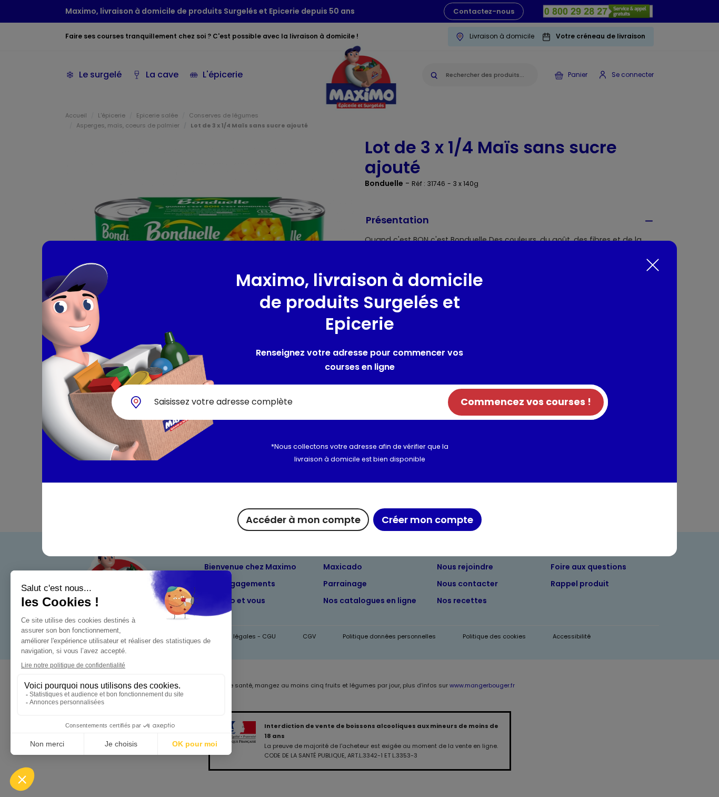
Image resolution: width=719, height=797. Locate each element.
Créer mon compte (427, 519)
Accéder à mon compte (303, 519)
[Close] (652, 265)
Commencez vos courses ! (526, 401)
